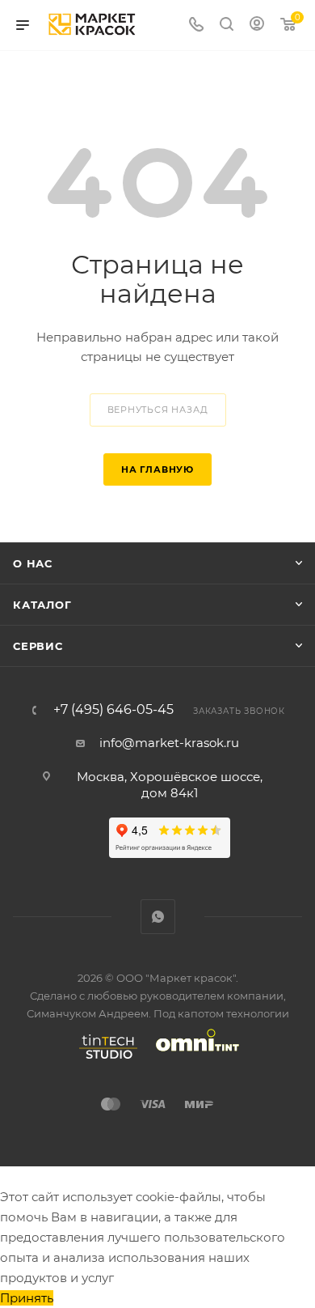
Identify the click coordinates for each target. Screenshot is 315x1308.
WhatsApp (158, 916)
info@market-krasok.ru (169, 742)
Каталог (42, 604)
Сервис (38, 645)
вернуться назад (157, 409)
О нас (32, 563)
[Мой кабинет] (257, 25)
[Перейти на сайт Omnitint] (192, 1058)
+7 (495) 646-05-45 (113, 709)
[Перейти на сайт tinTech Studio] (104, 1058)
